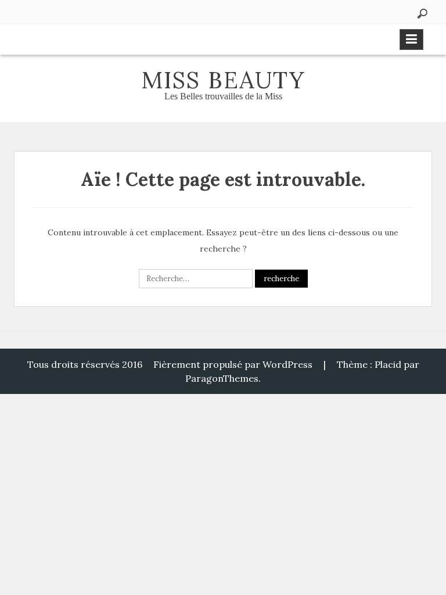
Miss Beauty (223, 80)
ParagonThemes (221, 378)
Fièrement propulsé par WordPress (232, 364)
